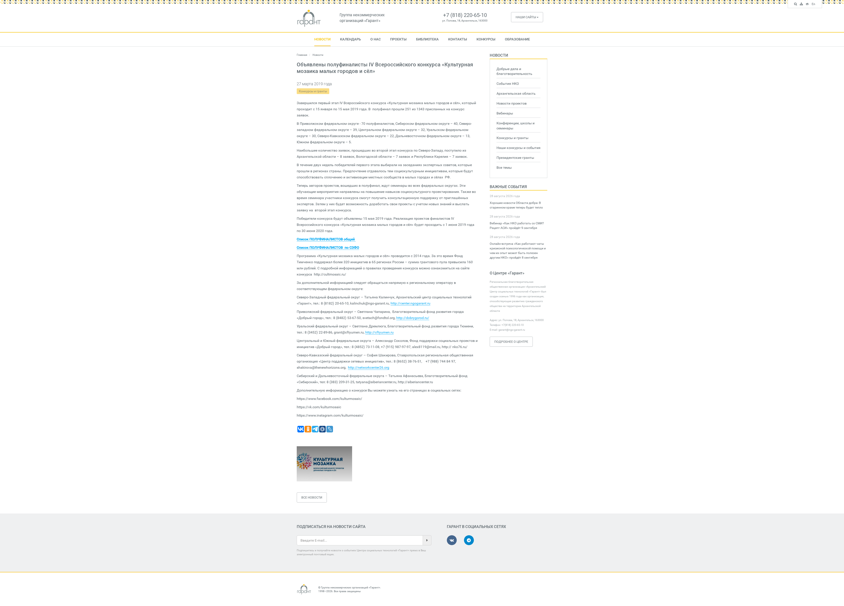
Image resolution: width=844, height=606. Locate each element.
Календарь (350, 39)
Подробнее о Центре (511, 341)
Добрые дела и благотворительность (514, 71)
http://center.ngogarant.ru (410, 303)
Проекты (398, 39)
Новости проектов (512, 103)
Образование (517, 39)
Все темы (504, 167)
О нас (375, 39)
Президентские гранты (515, 158)
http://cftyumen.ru (379, 332)
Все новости (311, 497)
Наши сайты (526, 17)
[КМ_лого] (324, 463)
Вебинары (505, 113)
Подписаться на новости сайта (331, 526)
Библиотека (427, 39)
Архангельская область (516, 93)
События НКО (508, 84)
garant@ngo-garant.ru (511, 329)
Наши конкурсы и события (518, 148)
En (814, 4)
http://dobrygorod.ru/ (412, 318)
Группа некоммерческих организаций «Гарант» (350, 587)
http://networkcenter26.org (368, 367)
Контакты (457, 39)
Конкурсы (486, 39)
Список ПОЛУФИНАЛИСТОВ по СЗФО (328, 247)
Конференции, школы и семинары (516, 125)
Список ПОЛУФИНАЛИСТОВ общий (326, 239)
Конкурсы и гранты (313, 91)
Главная (302, 54)
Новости (322, 39)
